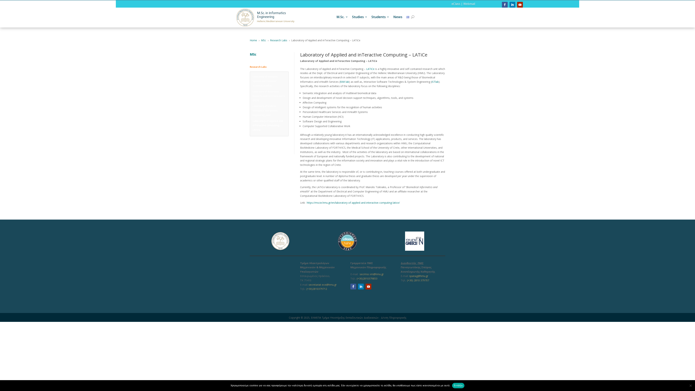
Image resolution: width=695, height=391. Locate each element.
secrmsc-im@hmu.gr (372, 274)
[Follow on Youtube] (520, 5)
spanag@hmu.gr (418, 276)
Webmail (469, 4)
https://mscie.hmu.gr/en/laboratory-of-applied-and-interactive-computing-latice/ (353, 202)
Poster (253, 145)
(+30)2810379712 (316, 289)
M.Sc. (340, 17)
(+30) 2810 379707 (418, 280)
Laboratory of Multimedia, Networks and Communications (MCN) (269, 96)
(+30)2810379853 (367, 278)
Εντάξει (458, 385)
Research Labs (258, 66)
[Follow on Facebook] (505, 5)
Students (378, 17)
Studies (358, 17)
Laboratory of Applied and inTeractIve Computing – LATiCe (268, 125)
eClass (456, 4)
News (397, 17)
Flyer (252, 139)
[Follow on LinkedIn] (512, 5)
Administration (257, 59)
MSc (253, 54)
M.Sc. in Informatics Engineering (271, 15)
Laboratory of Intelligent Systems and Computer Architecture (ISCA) (265, 81)
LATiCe (370, 69)
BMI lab (344, 81)
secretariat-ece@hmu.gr (323, 284)
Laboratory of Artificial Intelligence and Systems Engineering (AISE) (265, 111)
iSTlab (435, 81)
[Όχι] (690, 385)
